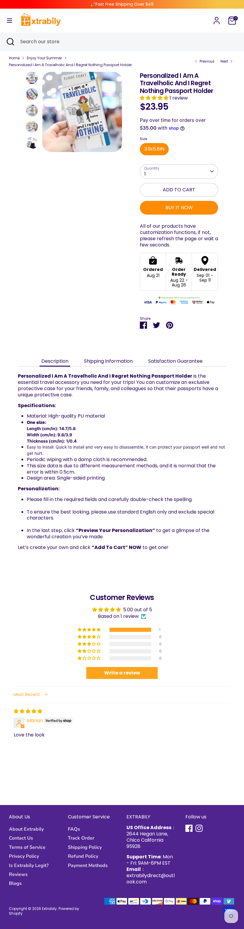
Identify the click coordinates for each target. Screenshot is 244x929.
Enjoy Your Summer (44, 58)
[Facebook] (189, 828)
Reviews (18, 874)
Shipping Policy (85, 847)
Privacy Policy (24, 856)
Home (14, 58)
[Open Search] (10, 41)
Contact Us (21, 838)
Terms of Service (27, 847)
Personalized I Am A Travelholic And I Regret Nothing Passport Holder (70, 65)
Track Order (81, 838)
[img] (28, 711)
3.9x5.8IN (154, 148)
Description (54, 361)
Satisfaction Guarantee (175, 361)
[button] (155, 97)
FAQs (74, 829)
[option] (82, 114)
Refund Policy (83, 856)
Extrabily (49, 908)
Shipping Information (108, 361)
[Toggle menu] (9, 21)
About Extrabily (26, 829)
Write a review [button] (122, 672)
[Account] (217, 17)
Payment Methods (88, 865)
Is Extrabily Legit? (29, 865)
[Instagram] (199, 828)
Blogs (15, 883)
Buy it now (179, 207)
